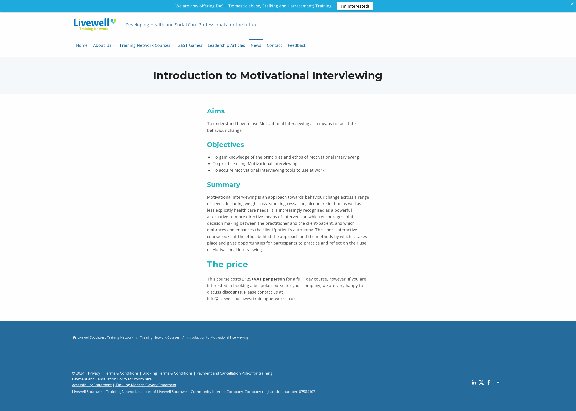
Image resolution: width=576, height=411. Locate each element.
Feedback (297, 45)
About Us (102, 45)
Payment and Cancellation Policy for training (234, 373)
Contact (274, 45)
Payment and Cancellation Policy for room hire (112, 379)
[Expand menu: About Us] (114, 45)
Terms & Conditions (121, 373)
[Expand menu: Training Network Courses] (173, 45)
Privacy (94, 373)
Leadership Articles (226, 45)
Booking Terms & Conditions (167, 373)
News (256, 45)
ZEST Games (190, 45)
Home (82, 45)
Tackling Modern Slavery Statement (145, 384)
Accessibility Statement (92, 384)
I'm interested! (355, 6)
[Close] (572, 4)
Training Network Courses (144, 45)
